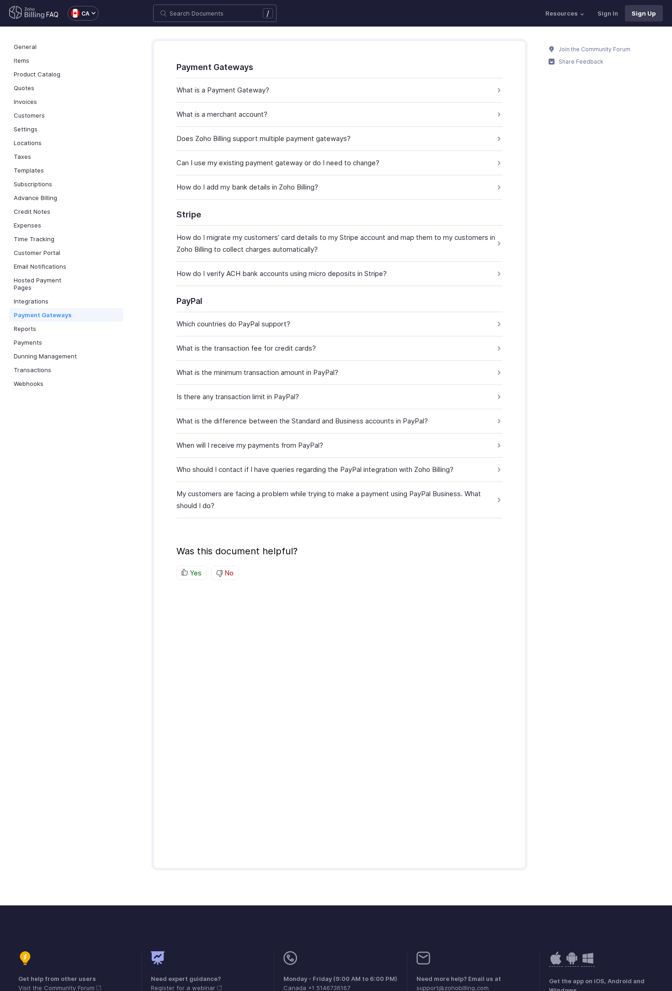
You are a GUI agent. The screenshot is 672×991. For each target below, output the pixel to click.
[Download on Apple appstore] (572, 963)
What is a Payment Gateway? (222, 90)
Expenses (27, 225)
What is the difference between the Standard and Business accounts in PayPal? (302, 421)
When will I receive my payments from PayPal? (249, 445)
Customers (29, 115)
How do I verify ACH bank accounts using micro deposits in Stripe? (281, 273)
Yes (195, 573)
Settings (25, 129)
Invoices (25, 101)
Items (21, 60)
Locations (28, 142)
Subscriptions (33, 184)
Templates (29, 170)
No (228, 573)
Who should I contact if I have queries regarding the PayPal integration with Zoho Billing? (314, 469)
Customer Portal (37, 252)
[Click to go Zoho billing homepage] (27, 13)
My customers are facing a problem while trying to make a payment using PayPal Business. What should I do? (328, 499)
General (25, 46)
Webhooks (28, 383)
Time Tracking (34, 239)
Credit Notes (32, 211)
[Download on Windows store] (588, 963)
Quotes (24, 88)
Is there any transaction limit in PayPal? (237, 396)
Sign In (607, 13)
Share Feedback (580, 61)
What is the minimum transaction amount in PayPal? (257, 372)
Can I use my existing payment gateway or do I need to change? (277, 162)
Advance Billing (35, 197)
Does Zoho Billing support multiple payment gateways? (263, 138)
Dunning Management (45, 356)
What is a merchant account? (221, 114)
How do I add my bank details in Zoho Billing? (247, 187)
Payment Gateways (43, 315)
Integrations (31, 301)
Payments (28, 342)
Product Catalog (37, 74)
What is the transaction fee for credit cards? (246, 348)
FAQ (52, 14)
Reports (25, 328)
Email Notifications (40, 266)
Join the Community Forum (593, 49)
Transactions (32, 370)
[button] (79, 13)
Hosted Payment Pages (37, 283)
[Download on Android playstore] (556, 963)
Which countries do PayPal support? (233, 324)
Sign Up (644, 13)
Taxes (22, 156)
